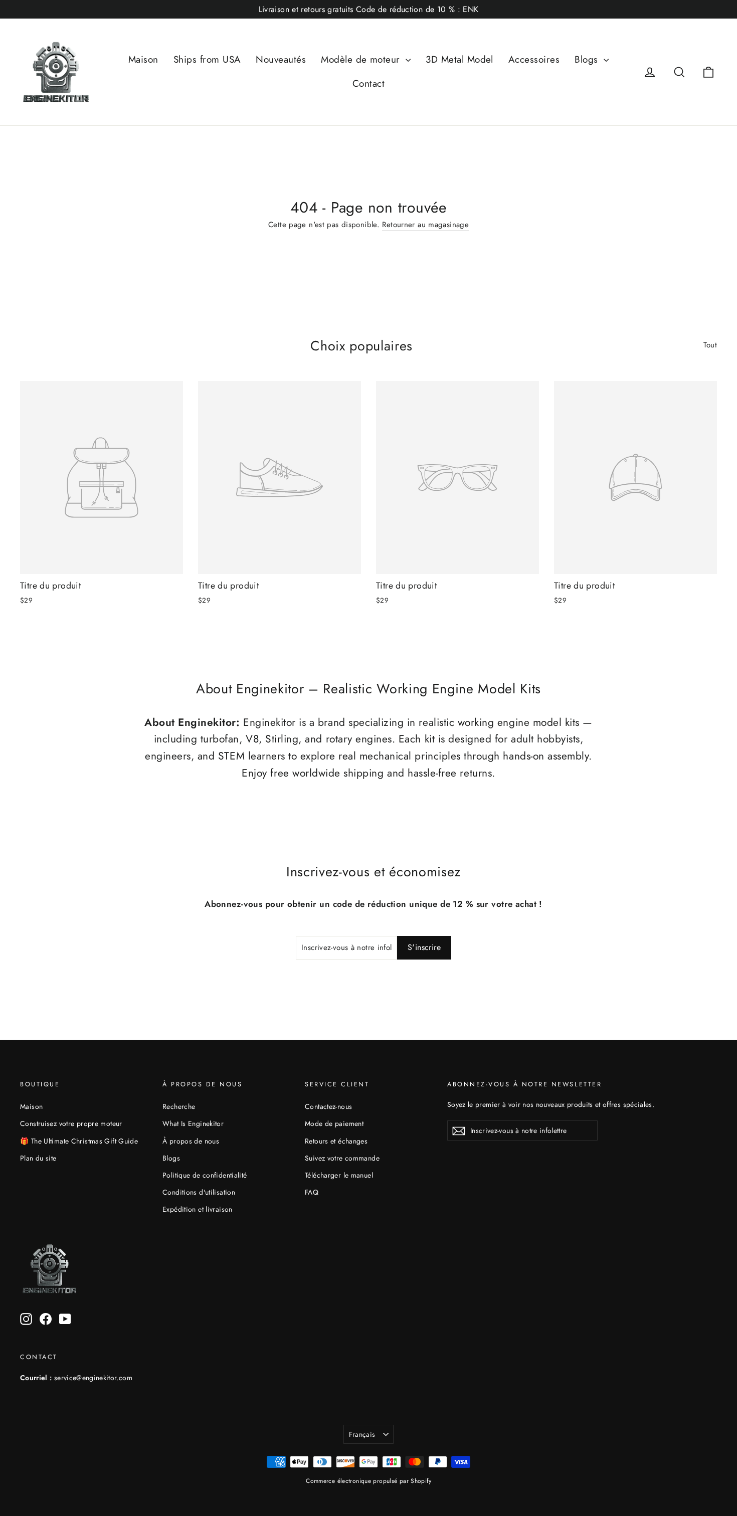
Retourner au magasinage (425, 224)
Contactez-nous (328, 1106)
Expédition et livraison (197, 1209)
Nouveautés (281, 59)
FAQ (311, 1192)
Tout (710, 344)
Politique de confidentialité (204, 1175)
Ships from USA (207, 59)
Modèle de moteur (362, 59)
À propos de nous (190, 1141)
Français (362, 1434)
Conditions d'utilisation (198, 1192)
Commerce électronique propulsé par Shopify (368, 1480)
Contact (368, 83)
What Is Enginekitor (193, 1123)
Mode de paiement (334, 1123)
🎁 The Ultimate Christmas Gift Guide (79, 1141)
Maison (143, 59)
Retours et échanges (336, 1141)
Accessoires (534, 59)
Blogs (588, 59)
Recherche (178, 1106)
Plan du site (38, 1158)
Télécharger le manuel (339, 1175)
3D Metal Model (459, 59)
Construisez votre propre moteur (71, 1123)
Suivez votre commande (342, 1158)
